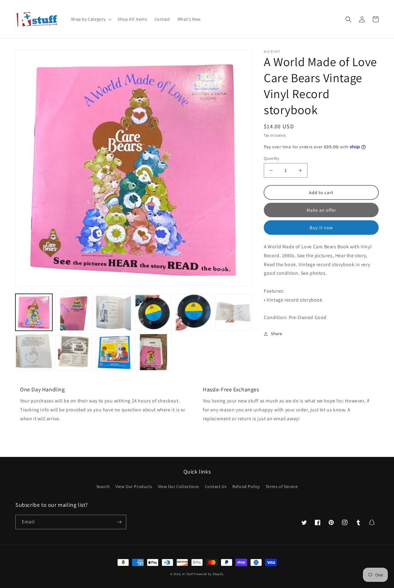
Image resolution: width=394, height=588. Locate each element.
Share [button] (276, 333)
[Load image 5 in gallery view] (193, 312)
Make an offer (321, 210)
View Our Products (133, 486)
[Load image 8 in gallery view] (73, 352)
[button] (90, 19)
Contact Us (216, 486)
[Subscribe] (119, 522)
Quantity (271, 158)
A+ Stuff (188, 574)
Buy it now (321, 227)
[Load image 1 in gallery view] (33, 312)
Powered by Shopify (209, 574)
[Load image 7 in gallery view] (33, 352)
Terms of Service (282, 486)
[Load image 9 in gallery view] (113, 352)
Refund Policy (246, 486)
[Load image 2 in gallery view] (73, 312)
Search (103, 486)
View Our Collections (178, 486)
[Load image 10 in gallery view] (153, 352)
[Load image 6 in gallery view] (233, 312)
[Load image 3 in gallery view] (113, 312)
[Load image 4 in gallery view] (153, 312)
